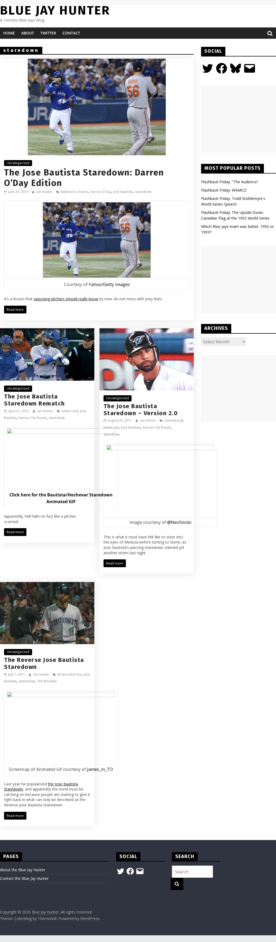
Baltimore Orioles (74, 191)
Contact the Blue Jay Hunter (24, 878)
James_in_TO (100, 769)
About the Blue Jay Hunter (22, 869)
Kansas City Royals (33, 417)
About (27, 33)
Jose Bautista (123, 191)
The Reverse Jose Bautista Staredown (44, 663)
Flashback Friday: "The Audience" (230, 181)
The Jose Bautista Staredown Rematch (34, 400)
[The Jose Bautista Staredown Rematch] (47, 331)
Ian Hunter (45, 191)
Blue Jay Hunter (55, 10)
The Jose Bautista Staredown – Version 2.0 (141, 410)
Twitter (48, 33)
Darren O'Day (100, 191)
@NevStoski (179, 522)
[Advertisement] (238, 119)
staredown (143, 191)
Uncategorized (18, 163)
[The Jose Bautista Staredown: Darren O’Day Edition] (97, 62)
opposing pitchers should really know (66, 298)
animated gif (173, 420)
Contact (71, 33)
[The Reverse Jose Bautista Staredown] (47, 585)
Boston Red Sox (69, 674)
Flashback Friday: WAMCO (224, 190)
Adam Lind (69, 411)
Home (9, 33)
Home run (111, 427)
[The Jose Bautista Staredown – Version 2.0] (146, 331)
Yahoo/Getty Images (109, 284)
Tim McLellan (47, 681)
